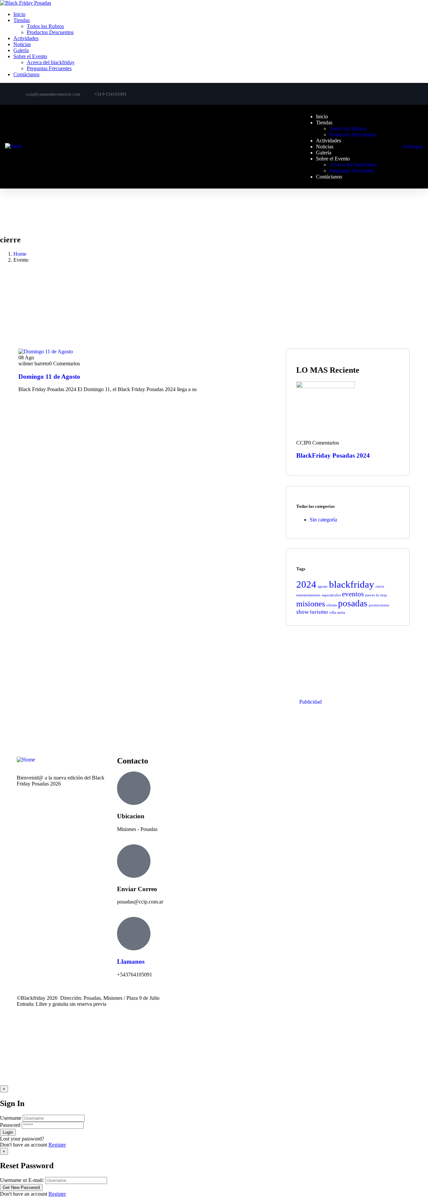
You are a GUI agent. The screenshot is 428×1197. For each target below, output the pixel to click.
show (302, 612)
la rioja (381, 595)
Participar (413, 146)
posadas (352, 603)
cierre (380, 586)
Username (10, 1118)
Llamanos (130, 961)
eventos (353, 594)
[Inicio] (13, 146)
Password (10, 1125)
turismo (319, 612)
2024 (306, 584)
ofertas (331, 605)
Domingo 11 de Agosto (49, 376)
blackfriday (351, 584)
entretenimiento (308, 595)
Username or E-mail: (22, 1180)
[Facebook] (376, 93)
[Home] (26, 759)
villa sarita (337, 612)
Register (57, 1145)
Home (19, 254)
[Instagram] (401, 93)
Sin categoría (323, 519)
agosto (323, 586)
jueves (370, 595)
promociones (379, 605)
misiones (310, 603)
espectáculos (331, 595)
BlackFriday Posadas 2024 (333, 455)
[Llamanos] (133, 933)
